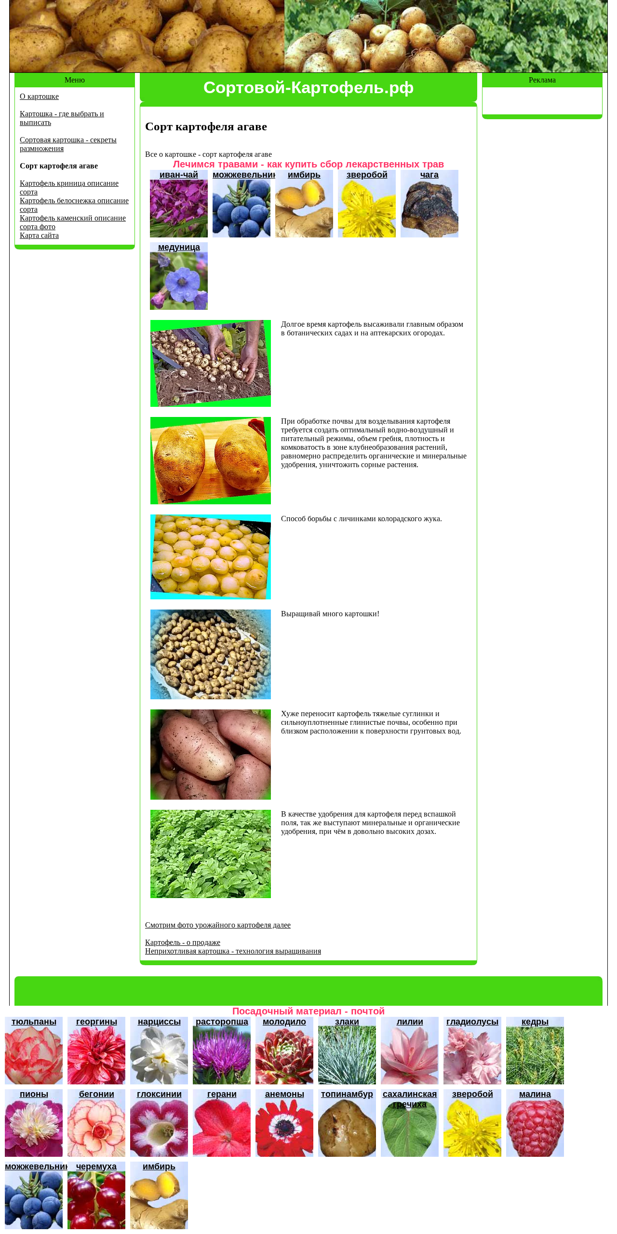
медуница (179, 247)
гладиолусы (472, 1021)
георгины (96, 1021)
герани (222, 1094)
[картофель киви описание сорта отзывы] (210, 797)
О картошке (39, 96)
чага (429, 175)
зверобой (367, 175)
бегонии (96, 1094)
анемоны (284, 1094)
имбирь (304, 175)
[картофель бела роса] (210, 697)
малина (535, 1094)
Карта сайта (39, 235)
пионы (34, 1094)
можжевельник (245, 175)
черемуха (96, 1166)
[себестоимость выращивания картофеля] (210, 404)
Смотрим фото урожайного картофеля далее (218, 925)
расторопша (222, 1021)
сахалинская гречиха (410, 1099)
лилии (410, 1021)
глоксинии (159, 1094)
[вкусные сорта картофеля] (210, 895)
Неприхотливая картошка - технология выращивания (233, 951)
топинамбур (347, 1094)
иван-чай (179, 175)
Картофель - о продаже (182, 942)
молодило (284, 1021)
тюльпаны (34, 1021)
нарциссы (159, 1021)
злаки (347, 1021)
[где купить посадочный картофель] (210, 502)
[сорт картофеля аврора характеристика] (210, 597)
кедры (535, 1021)
